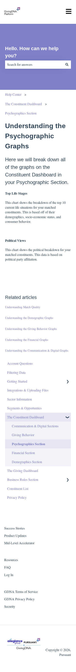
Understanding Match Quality (22, 307)
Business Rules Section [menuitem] (22, 479)
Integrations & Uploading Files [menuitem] (27, 390)
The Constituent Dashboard (23, 104)
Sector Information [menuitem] (19, 399)
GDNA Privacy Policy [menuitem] (19, 599)
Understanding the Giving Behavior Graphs (31, 329)
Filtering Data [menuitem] (16, 372)
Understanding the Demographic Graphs (29, 318)
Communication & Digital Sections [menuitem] (35, 426)
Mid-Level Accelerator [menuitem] (19, 543)
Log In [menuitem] (8, 575)
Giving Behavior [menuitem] (23, 435)
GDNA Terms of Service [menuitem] (21, 591)
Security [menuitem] (9, 606)
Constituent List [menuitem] (17, 488)
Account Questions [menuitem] (20, 363)
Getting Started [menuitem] (17, 381)
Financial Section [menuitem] (23, 452)
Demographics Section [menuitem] (27, 462)
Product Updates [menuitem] (15, 535)
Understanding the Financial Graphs (26, 340)
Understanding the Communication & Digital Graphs (36, 350)
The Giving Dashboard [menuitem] (22, 470)
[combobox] (34, 64)
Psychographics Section (21, 113)
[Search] (67, 64)
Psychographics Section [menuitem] (28, 443)
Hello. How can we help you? (31, 52)
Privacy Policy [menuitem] (17, 497)
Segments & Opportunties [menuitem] (24, 408)
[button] (67, 381)
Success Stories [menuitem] (14, 528)
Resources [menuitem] (11, 560)
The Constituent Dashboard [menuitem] (25, 417)
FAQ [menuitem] (7, 567)
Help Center (13, 94)
